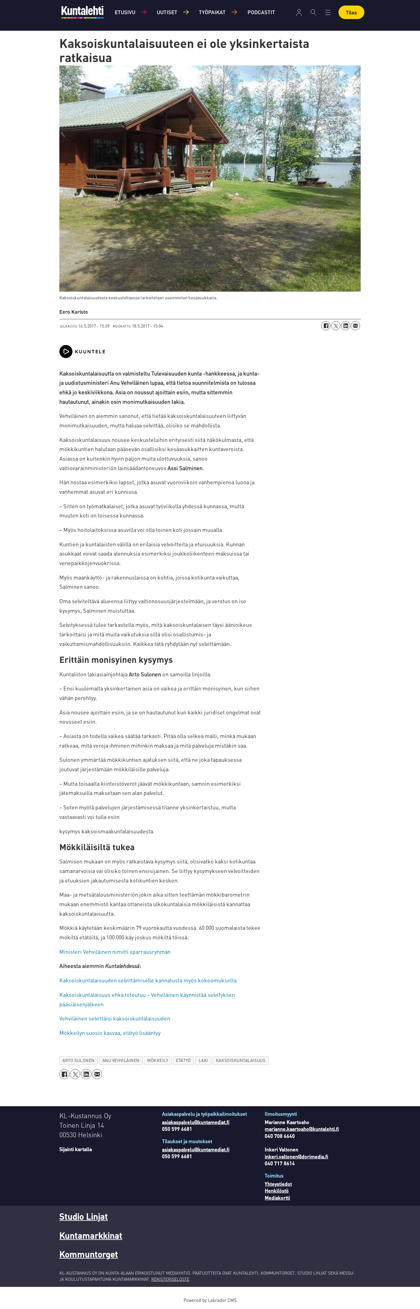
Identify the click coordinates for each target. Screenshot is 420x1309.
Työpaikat (212, 12)
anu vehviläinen (121, 1060)
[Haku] (313, 12)
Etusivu (125, 12)
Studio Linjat (83, 1216)
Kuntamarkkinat (90, 1235)
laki (203, 1060)
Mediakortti (277, 1197)
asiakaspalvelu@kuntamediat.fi (195, 1122)
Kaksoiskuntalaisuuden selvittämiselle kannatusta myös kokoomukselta (147, 980)
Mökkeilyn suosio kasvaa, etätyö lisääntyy (109, 1032)
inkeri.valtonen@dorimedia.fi (296, 1156)
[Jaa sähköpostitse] (355, 325)
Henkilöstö (277, 1190)
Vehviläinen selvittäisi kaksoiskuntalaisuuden (114, 1018)
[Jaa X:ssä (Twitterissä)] (335, 325)
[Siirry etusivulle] (82, 12)
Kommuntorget (88, 1254)
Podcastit (261, 12)
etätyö (183, 1060)
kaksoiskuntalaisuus (240, 1060)
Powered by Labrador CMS (210, 1300)
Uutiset (167, 12)
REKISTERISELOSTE (170, 1279)
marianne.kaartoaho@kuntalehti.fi (302, 1129)
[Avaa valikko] (299, 12)
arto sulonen (78, 1060)
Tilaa (351, 12)
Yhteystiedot (278, 1184)
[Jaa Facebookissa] (326, 325)
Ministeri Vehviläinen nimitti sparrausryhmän (115, 951)
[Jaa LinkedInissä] (345, 325)
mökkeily (157, 1060)
